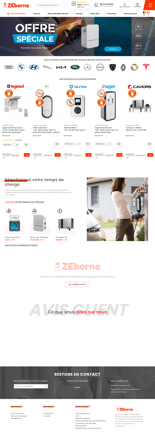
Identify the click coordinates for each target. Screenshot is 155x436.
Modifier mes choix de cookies (88, 428)
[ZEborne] (16, 5)
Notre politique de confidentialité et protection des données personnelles (91, 423)
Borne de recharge (19, 416)
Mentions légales (83, 418)
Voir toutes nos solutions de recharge (77, 79)
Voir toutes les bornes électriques (21, 245)
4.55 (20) (18, 140)
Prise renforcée (17, 413)
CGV (77, 416)
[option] (16, 121)
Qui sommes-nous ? (77, 284)
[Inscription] (45, 386)
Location (47, 416)
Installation (48, 413)
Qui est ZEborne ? (83, 413)
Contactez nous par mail (120, 385)
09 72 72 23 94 (121, 392)
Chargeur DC (16, 418)
